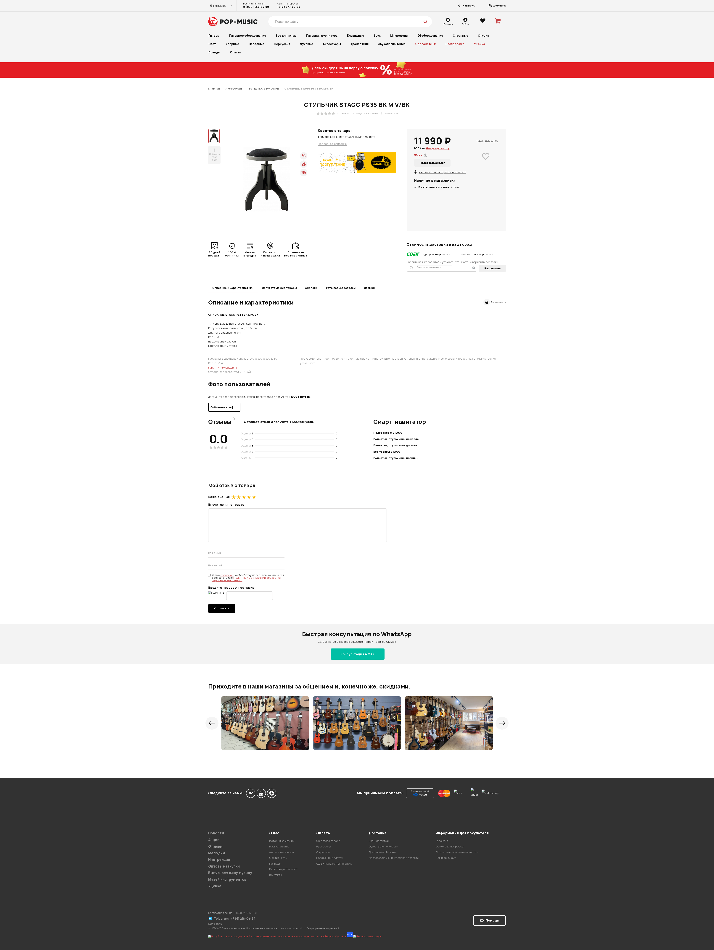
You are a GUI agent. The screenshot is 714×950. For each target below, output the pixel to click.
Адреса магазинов (281, 852)
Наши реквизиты (447, 858)
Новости (216, 833)
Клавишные (355, 36)
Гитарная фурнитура (321, 36)
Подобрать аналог (432, 163)
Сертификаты (278, 858)
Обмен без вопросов (450, 846)
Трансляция (359, 44)
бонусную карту (437, 148)
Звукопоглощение (392, 44)
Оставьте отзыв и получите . (279, 422)
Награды (275, 863)
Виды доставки (379, 841)
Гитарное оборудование (247, 36)
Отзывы (369, 288)
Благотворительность (284, 869)
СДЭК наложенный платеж (334, 863)
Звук (377, 36)
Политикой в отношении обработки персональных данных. (246, 579)
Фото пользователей (341, 288)
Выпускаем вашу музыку (230, 873)
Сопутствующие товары (279, 288)
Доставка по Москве (383, 852)
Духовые (306, 44)
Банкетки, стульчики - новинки (395, 458)
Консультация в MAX (357, 654)
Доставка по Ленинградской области (394, 858)
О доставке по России (383, 846)
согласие (227, 575)
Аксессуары (332, 44)
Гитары (214, 36)
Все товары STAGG (387, 451)
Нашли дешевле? (487, 140)
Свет (212, 44)
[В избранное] (485, 161)
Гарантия (442, 841)
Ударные (232, 44)
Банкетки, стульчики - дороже (395, 445)
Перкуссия (282, 44)
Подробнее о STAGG (387, 432)
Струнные (460, 36)
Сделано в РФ (425, 44)
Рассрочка (323, 846)
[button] (212, 723)
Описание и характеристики (232, 288)
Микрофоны (399, 36)
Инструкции (219, 859)
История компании (281, 841)
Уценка (479, 44)
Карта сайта (215, 923)
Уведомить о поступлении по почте (442, 172)
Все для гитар (286, 36)
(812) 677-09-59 (288, 7)
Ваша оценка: (219, 497)
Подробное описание (332, 144)
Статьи (235, 52)
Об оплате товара (328, 841)
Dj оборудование (430, 36)
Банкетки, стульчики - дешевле (396, 439)
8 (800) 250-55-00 (256, 7)
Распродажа (455, 44)
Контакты (275, 875)
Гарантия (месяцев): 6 (223, 367)
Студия (483, 36)
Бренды (214, 52)
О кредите (323, 852)
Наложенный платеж (329, 858)
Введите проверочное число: (232, 587)
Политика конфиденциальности (457, 852)
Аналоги (311, 288)
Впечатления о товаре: (227, 504)
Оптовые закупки (224, 866)
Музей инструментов (227, 879)
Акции (213, 840)
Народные (256, 44)
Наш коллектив (279, 846)
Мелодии (216, 853)
